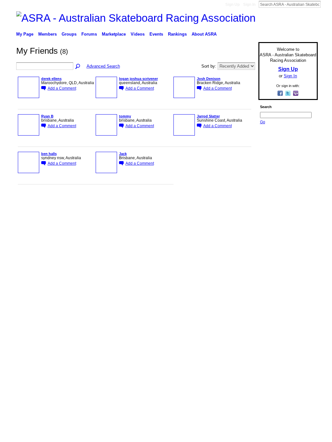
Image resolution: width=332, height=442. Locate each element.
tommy (125, 116)
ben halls (49, 154)
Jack (123, 154)
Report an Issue (270, 205)
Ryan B (47, 116)
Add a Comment (62, 88)
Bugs (55, 205)
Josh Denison (208, 79)
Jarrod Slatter (208, 116)
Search (325, 4)
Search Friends (78, 67)
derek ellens (51, 79)
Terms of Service (303, 205)
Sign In (249, 4)
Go (262, 122)
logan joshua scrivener (138, 79)
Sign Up (232, 4)
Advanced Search (103, 66)
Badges (244, 205)
